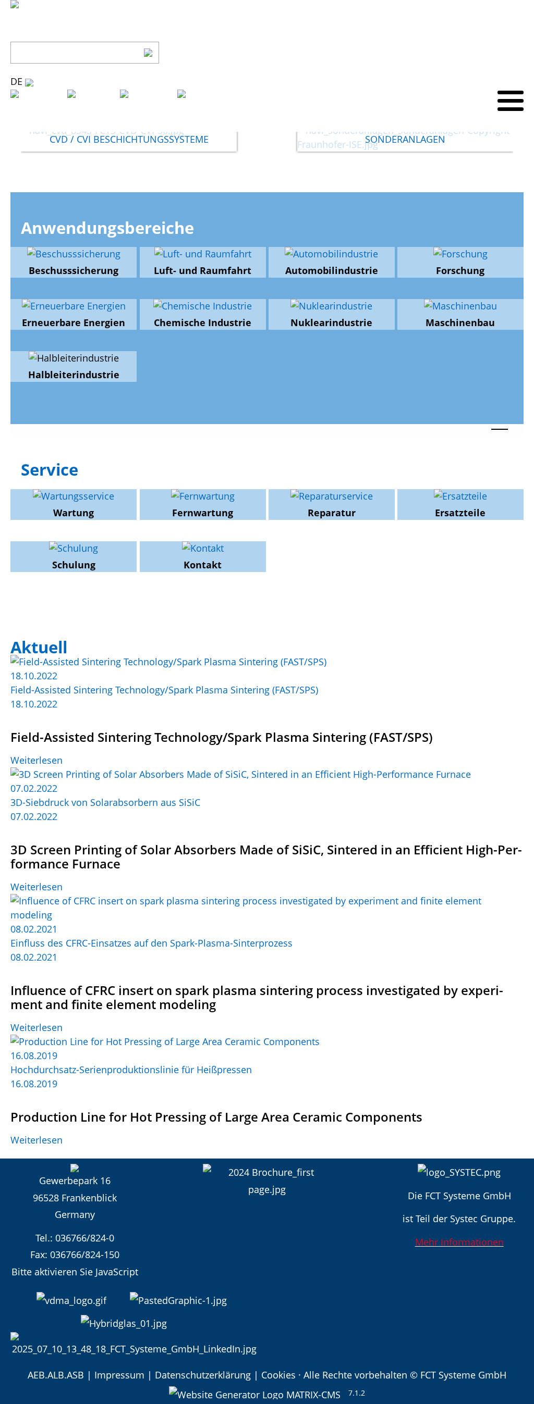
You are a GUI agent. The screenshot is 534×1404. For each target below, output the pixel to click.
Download (460, 52)
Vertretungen (401, 52)
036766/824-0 (84, 1238)
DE (17, 81)
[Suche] (148, 53)
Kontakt (507, 52)
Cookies (278, 1375)
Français (156, 123)
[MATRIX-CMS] (255, 1392)
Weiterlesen (36, 760)
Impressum (119, 1375)
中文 (203, 123)
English (101, 123)
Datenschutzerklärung (203, 1375)
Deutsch (46, 123)
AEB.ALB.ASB (56, 1375)
